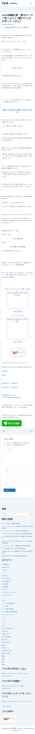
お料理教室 (5, 587)
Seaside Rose (6, 567)
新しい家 (4, 639)
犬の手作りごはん (7, 650)
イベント (4, 573)
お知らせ (4, 589)
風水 (3, 662)
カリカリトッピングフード (9, 592)
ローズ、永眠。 (6, 523)
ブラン (4, 600)
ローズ (4, 625)
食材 (3, 664)
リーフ (4, 620)
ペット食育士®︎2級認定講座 (10, 612)
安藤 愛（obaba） (10, 3)
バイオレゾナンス (7, 595)
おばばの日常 (6, 578)
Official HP (5, 371)
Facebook (14, 383)
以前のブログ (6, 634)
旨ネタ (4, 645)
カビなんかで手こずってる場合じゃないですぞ (15, 541)
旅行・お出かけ (6, 642)
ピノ (3, 598)
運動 (3, 656)
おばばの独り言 (6, 581)
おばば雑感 (5, 584)
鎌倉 (3, 659)
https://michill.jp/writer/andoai (12, 397)
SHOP (3, 375)
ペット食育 (5, 606)
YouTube (4, 570)
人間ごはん (5, 631)
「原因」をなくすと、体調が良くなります (14, 551)
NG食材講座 (5, 564)
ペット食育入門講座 (18, 265)
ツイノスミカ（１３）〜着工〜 (11, 531)
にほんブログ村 (17, 311)
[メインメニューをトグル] (31, 3)
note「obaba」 (23, 407)
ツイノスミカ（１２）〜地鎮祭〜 (11, 546)
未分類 (4, 648)
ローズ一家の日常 (7, 628)
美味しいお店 (6, 653)
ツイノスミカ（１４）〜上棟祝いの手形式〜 (14, 526)
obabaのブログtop (17, 67)
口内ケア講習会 (6, 637)
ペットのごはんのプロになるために (12, 533)
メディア (4, 617)
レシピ (4, 623)
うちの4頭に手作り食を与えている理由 (13, 536)
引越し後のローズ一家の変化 (10, 556)
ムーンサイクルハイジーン (9, 614)
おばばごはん (6, 575)
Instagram (14, 387)
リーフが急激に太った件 (9, 548)
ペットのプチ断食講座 (8, 603)
